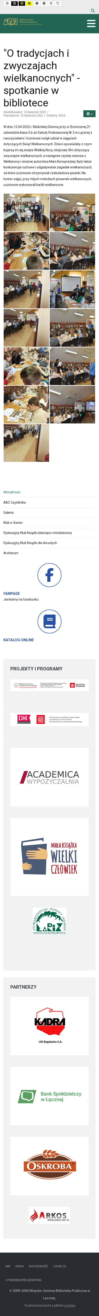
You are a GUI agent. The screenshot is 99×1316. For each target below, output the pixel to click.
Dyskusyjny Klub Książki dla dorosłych (30, 543)
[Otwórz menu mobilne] (91, 24)
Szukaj (93, 10)
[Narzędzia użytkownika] (89, 113)
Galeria (8, 512)
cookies (69, 1305)
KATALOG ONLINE (18, 640)
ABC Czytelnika (14, 502)
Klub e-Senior (13, 523)
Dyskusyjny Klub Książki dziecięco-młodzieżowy (37, 533)
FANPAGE (11, 593)
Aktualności (11, 492)
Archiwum (10, 553)
